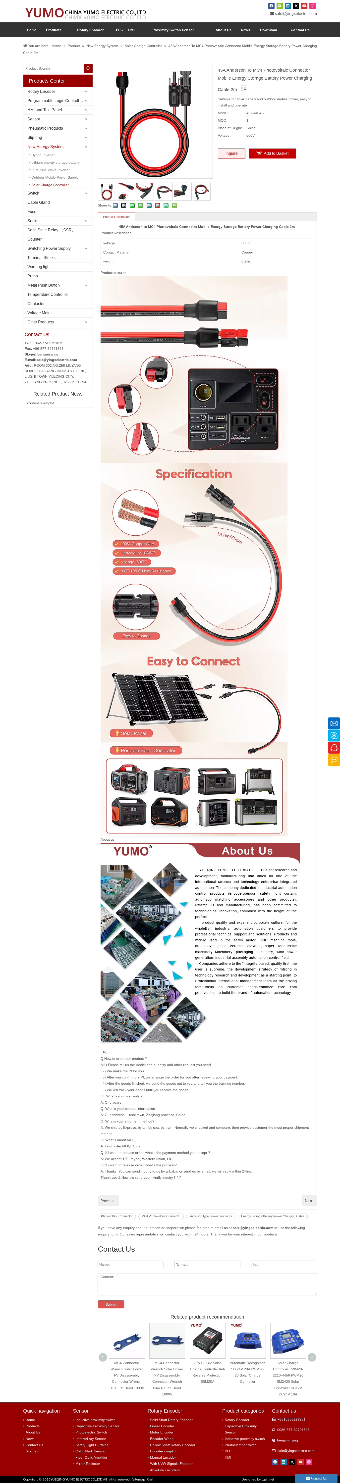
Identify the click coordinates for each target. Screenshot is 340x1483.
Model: (223, 113)
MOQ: (222, 120)
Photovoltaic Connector (117, 1216)
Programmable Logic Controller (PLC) (60, 101)
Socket (33, 221)
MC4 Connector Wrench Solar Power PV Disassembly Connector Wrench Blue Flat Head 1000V (127, 1375)
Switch (33, 193)
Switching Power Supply (49, 248)
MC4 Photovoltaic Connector (161, 1216)
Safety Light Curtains (91, 1445)
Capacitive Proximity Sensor (97, 1426)
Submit (111, 1304)
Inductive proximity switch (95, 1420)
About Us (33, 1432)
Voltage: (224, 135)
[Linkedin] (288, 5)
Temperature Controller (47, 294)
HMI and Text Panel (44, 110)
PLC (228, 1451)
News (30, 1439)
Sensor (33, 119)
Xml (150, 1479)
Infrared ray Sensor (90, 1439)
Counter (34, 239)
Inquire (232, 153)
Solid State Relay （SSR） (51, 230)
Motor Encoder (161, 1432)
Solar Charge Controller (50, 185)
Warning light (39, 267)
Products (33, 1426)
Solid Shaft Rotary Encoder (171, 1420)
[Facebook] (271, 5)
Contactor (36, 304)
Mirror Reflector (87, 1464)
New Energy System (45, 147)
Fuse (31, 211)
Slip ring (34, 137)
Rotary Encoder (41, 91)
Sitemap (32, 1451)
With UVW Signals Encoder (171, 1464)
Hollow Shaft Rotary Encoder (172, 1445)
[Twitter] (296, 5)
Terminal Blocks (41, 258)
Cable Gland (38, 202)
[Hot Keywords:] (88, 68)
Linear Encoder (162, 1426)
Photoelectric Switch (91, 1432)
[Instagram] (312, 5)
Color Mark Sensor (90, 1451)
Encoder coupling (163, 1451)
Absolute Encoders (165, 1470)
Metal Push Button (43, 285)
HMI (228, 1457)
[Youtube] (304, 5)
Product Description (116, 217)
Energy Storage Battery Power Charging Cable (272, 1216)
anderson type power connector (210, 1216)
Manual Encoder (163, 1457)
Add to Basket (276, 153)
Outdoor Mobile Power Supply (54, 177)
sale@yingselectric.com (296, 13)
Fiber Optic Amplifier (91, 1457)
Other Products (40, 322)
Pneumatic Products (45, 128)
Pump (32, 276)
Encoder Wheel (162, 1439)
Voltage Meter (39, 313)
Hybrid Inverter (43, 155)
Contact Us (34, 1445)
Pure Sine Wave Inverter (50, 170)
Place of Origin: (230, 128)
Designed (257, 1479)
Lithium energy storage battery (55, 162)
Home (30, 1420)
